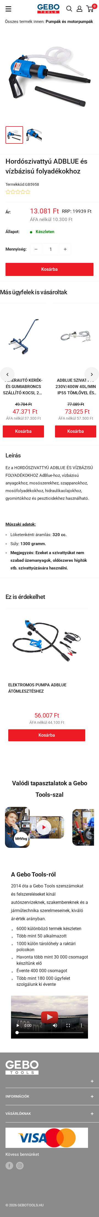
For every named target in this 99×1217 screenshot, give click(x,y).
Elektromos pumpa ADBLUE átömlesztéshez (37, 688)
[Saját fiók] (79, 9)
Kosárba (49, 269)
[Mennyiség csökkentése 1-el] (36, 249)
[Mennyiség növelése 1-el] (65, 249)
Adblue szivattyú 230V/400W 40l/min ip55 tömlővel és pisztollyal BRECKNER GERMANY (76, 396)
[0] (90, 8)
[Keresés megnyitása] (69, 9)
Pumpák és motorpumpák (69, 21)
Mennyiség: (16, 249)
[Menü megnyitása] (8, 8)
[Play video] (44, 827)
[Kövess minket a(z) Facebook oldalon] (9, 1165)
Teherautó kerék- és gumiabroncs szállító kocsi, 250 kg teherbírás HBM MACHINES (23, 393)
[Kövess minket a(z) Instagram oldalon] (20, 1165)
